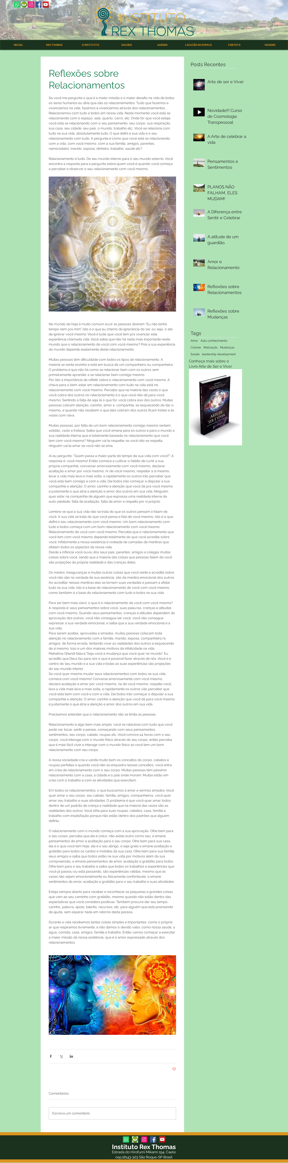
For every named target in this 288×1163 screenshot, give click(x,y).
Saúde (195, 354)
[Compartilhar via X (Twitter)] (61, 1056)
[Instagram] (31, 4)
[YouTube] (46, 4)
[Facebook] (38, 4)
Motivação (210, 347)
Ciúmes (196, 347)
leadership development (219, 354)
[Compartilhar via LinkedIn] (71, 1056)
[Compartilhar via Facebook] (51, 1056)
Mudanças (227, 347)
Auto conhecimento (214, 340)
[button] (126, 45)
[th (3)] (24, 4)
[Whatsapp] (17, 4)
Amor (194, 340)
